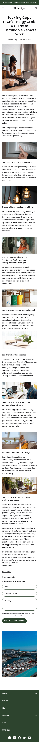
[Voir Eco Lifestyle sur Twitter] (24, 737)
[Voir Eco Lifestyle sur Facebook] (19, 737)
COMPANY (6, 715)
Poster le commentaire (14, 621)
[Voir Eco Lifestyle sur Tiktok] (14, 737)
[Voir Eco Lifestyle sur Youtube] (29, 737)
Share (8, 571)
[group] (19, 2)
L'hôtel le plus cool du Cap (16, 668)
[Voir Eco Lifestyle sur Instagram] (9, 737)
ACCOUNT (6, 701)
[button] (30, 8)
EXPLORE (5, 693)
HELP (4, 708)
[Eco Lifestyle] (19, 8)
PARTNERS (6, 730)
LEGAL (4, 723)
